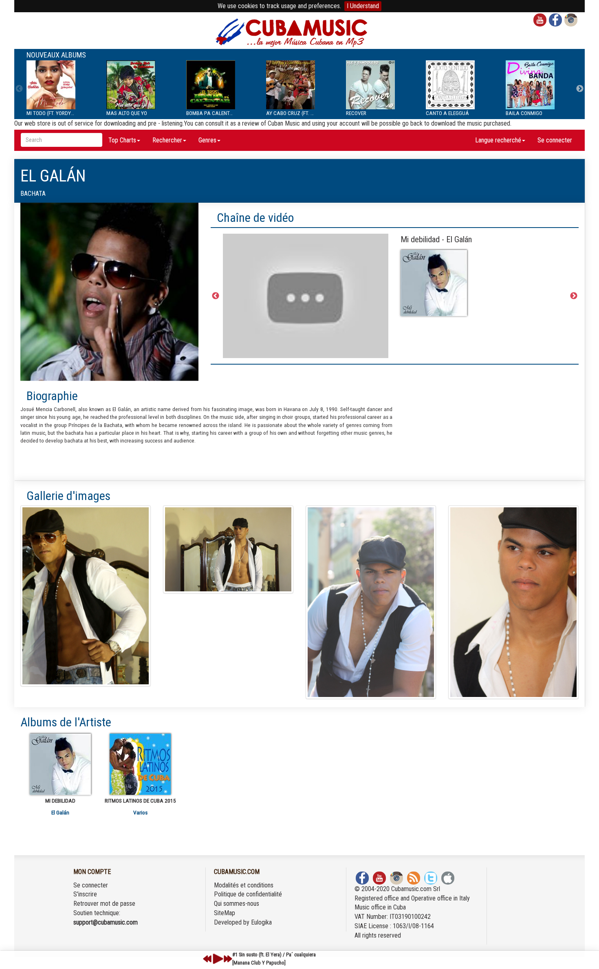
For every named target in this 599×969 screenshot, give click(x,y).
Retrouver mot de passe (104, 903)
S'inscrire (85, 894)
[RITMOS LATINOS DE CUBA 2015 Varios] (140, 764)
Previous (19, 89)
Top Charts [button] (122, 140)
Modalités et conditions (243, 885)
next (227, 959)
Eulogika (261, 922)
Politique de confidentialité (248, 894)
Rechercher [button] (167, 140)
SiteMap (224, 913)
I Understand (363, 6)
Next (580, 89)
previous (207, 959)
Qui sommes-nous (236, 903)
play (217, 959)
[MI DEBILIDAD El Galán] (60, 764)
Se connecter (554, 140)
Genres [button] (207, 140)
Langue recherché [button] (498, 140)
